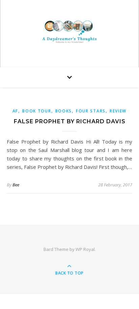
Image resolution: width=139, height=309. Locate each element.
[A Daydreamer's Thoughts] (69, 32)
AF (15, 111)
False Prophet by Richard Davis (70, 121)
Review (118, 111)
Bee (15, 185)
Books (63, 111)
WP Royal (85, 249)
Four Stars (91, 111)
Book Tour (36, 111)
